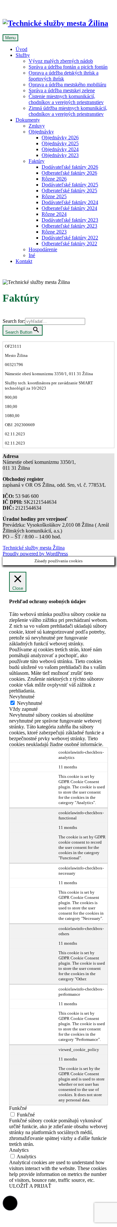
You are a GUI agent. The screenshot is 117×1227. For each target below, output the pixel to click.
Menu (10, 37)
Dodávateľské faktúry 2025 (70, 184)
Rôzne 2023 (54, 232)
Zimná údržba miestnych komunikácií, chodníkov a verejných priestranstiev (68, 111)
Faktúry (37, 161)
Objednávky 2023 (60, 155)
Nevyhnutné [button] (21, 696)
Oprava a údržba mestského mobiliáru (67, 84)
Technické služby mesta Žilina (34, 548)
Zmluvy (37, 126)
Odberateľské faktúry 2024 (69, 208)
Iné (32, 255)
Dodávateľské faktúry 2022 (70, 237)
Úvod (21, 49)
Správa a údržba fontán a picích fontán (68, 67)
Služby (23, 55)
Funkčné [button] (18, 1108)
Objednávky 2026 (60, 137)
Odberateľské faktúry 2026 (69, 173)
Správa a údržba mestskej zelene (62, 90)
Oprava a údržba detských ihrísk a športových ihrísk (63, 75)
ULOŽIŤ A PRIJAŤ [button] (30, 1186)
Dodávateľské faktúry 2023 (70, 220)
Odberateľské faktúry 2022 (69, 243)
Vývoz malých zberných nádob (61, 61)
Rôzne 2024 (54, 214)
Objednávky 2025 (60, 143)
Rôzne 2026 (54, 179)
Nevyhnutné (29, 703)
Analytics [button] (19, 1150)
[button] (10, 1203)
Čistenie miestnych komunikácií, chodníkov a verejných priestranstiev (66, 99)
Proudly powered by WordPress (35, 553)
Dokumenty (28, 120)
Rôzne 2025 (54, 196)
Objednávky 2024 (60, 149)
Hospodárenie (43, 249)
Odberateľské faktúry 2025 (69, 190)
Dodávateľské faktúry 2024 (70, 202)
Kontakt (24, 261)
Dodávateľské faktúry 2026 (70, 167)
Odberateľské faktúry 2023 (69, 226)
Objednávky (41, 131)
